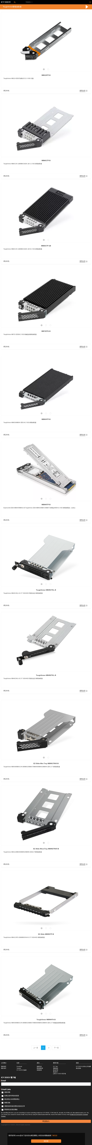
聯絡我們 (3, 1066)
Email (3, 1080)
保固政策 (39, 1070)
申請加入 (46, 1121)
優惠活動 (7, 1092)
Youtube (19, 1068)
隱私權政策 (40, 1068)
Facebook (19, 1066)
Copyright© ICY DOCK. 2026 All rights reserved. (15, 1125)
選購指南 (55, 1068)
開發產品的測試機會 (11, 1109)
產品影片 (55, 1072)
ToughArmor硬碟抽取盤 (12, 7)
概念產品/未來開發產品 (11, 1099)
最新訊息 (39, 1066)
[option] (46, 40)
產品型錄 (78, 1068)
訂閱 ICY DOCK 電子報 (59, 1073)
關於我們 (3, 1068)
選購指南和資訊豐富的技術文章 (14, 1106)
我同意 (46, 1141)
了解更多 (54, 1135)
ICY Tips (55, 1066)
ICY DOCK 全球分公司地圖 (83, 1066)
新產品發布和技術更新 (11, 1096)
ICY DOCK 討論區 (22, 1070)
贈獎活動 (7, 1102)
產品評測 (55, 1070)
